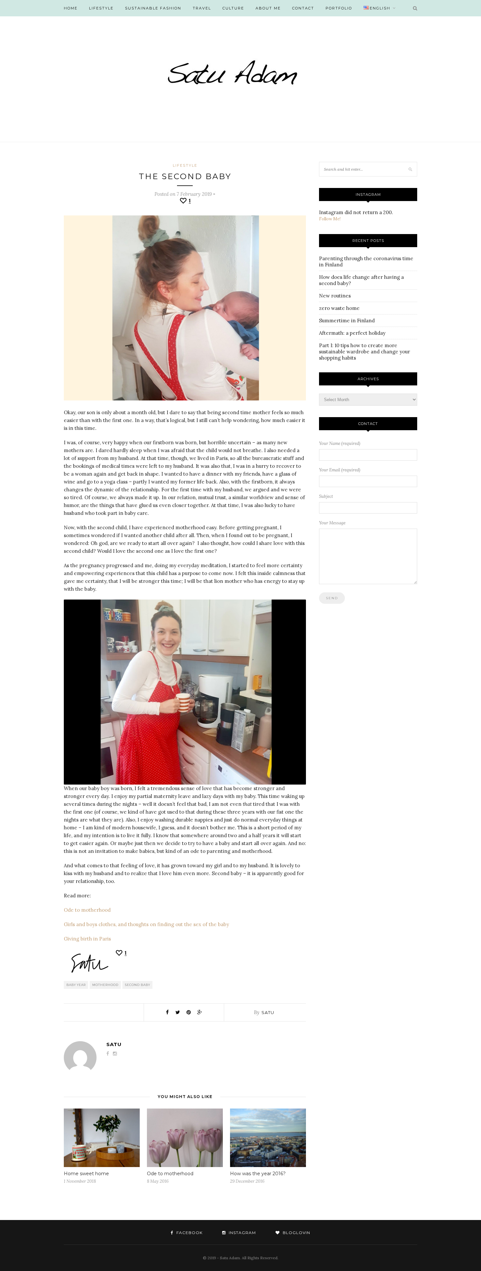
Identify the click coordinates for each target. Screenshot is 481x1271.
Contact (303, 8)
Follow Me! (330, 219)
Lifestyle (101, 8)
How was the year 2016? (258, 1174)
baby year (76, 985)
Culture (233, 8)
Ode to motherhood (87, 910)
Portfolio (339, 8)
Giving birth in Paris (87, 939)
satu (267, 1012)
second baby (137, 985)
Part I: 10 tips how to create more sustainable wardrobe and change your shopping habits (364, 351)
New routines (335, 296)
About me (268, 8)
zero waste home (339, 308)
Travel (202, 8)
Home (71, 8)
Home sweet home (86, 1174)
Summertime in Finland (347, 320)
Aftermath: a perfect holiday (352, 333)
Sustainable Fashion (153, 8)
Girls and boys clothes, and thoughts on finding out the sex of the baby (146, 924)
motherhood (105, 985)
